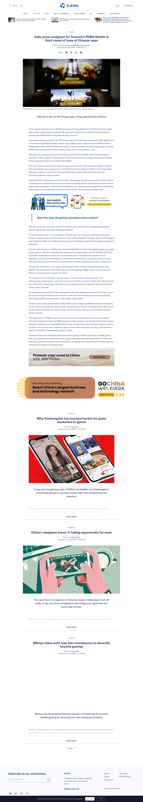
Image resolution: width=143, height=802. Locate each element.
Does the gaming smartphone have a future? (73, 217)
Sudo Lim (75, 768)
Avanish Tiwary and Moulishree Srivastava (75, 45)
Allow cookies (89, 798)
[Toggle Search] (21, 6)
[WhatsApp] (80, 52)
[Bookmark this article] (85, 47)
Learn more (79, 798)
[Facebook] (66, 52)
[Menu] (10, 6)
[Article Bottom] (71, 357)
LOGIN (117, 6)
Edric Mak (75, 651)
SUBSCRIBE (128, 6)
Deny (101, 798)
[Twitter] (71, 52)
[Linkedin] (76, 52)
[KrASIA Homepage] (69, 5)
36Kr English (75, 537)
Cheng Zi (75, 427)
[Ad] (71, 387)
